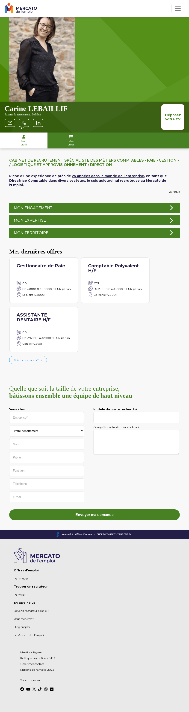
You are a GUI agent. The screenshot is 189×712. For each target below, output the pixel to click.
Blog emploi (22, 627)
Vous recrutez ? (24, 619)
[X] (34, 687)
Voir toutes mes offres (28, 360)
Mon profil (24, 143)
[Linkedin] (52, 687)
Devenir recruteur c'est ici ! (31, 610)
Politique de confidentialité (37, 658)
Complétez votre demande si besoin (117, 427)
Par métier (21, 578)
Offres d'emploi (83, 534)
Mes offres (71, 143)
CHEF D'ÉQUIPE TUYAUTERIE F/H (115, 534)
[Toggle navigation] (177, 8)
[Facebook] (22, 687)
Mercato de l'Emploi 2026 (37, 669)
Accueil (66, 534)
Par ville (19, 594)
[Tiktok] (40, 687)
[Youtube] (28, 687)
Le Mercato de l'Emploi (29, 635)
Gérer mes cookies (32, 664)
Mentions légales (31, 652)
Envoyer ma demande (94, 515)
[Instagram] (46, 687)
